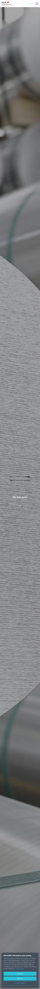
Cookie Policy (19, 968)
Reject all (20, 978)
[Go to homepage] (7, 3)
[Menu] (37, 3)
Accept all (20, 973)
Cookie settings (20, 983)
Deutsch (31, 3)
